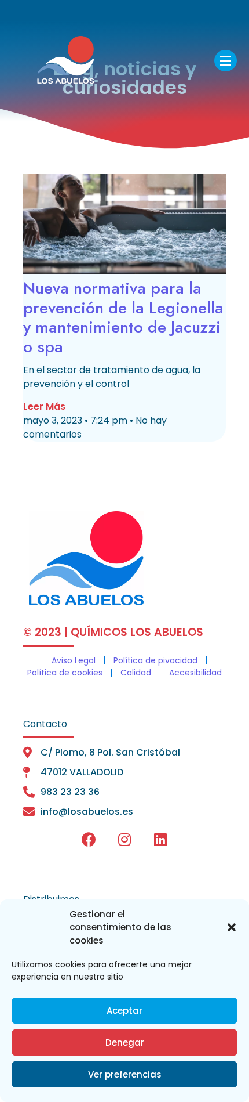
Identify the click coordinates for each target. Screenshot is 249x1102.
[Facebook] (88, 839)
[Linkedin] (160, 839)
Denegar (124, 1042)
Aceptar (124, 1011)
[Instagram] (124, 839)
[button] (231, 927)
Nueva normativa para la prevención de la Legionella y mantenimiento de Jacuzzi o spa (123, 317)
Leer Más (44, 406)
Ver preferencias (125, 1074)
